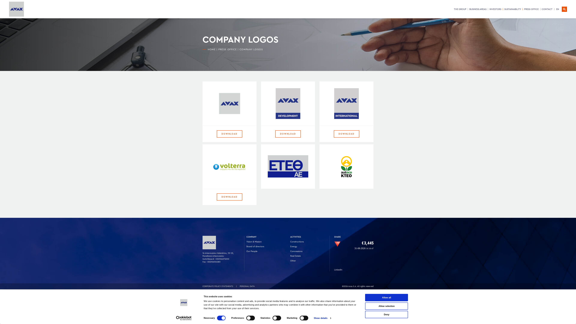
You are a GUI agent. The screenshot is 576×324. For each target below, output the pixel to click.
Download (229, 134)
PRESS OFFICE (531, 9)
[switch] (250, 318)
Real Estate (295, 256)
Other (293, 261)
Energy (293, 247)
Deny (386, 314)
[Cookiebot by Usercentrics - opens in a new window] (184, 318)
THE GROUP (460, 9)
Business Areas (477, 9)
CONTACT (547, 9)
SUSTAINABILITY (512, 9)
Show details (320, 318)
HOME (212, 49)
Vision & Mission (254, 242)
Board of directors (255, 247)
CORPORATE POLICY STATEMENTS (217, 286)
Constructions (297, 242)
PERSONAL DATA (247, 286)
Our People (251, 251)
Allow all (386, 297)
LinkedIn (338, 270)
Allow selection (387, 306)
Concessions (296, 251)
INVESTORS (495, 9)
